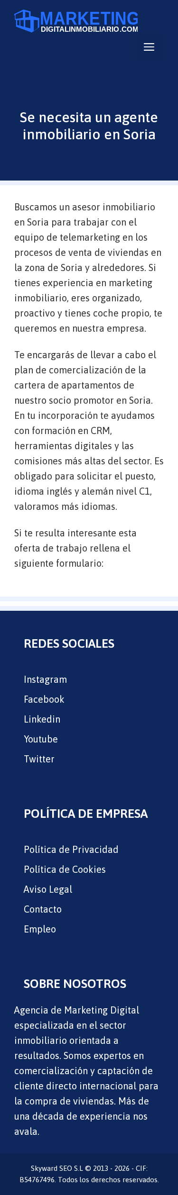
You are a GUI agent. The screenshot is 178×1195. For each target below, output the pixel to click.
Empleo (40, 928)
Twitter (39, 758)
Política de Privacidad (71, 849)
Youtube (41, 738)
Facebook (44, 699)
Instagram (45, 679)
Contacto (43, 909)
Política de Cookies (65, 869)
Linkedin (42, 719)
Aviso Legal (48, 889)
